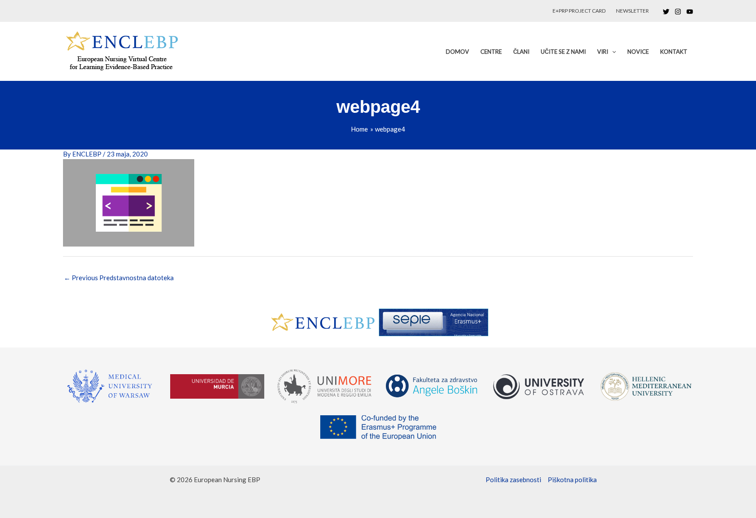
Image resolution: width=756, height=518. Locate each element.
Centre (491, 51)
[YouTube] (689, 11)
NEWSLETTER (632, 10)
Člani (521, 51)
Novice (638, 51)
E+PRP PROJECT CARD (579, 10)
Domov (457, 51)
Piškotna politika (572, 479)
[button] (612, 51)
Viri (602, 51)
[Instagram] (678, 11)
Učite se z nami (563, 51)
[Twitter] (666, 11)
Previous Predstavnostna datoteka (119, 278)
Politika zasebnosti (513, 479)
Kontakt (673, 51)
